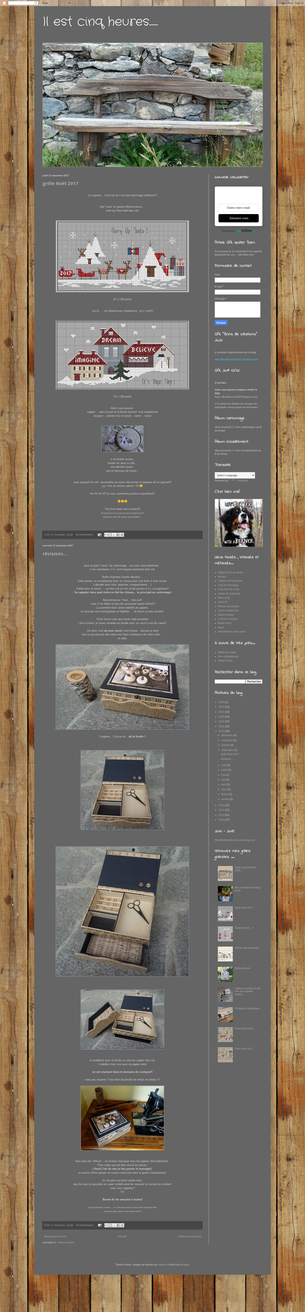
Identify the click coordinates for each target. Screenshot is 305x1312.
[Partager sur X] (114, 535)
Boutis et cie (225, 623)
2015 (221, 810)
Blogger (185, 1264)
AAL (113, 569)
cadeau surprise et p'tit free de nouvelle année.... (247, 991)
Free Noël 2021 (244, 1048)
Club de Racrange (228, 585)
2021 (221, 711)
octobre (226, 745)
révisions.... (55, 553)
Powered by (228, 230)
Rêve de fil (224, 597)
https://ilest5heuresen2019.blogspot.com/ (236, 396)
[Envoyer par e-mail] (106, 535)
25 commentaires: (85, 1225)
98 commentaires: (85, 534)
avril (224, 784)
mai (223, 779)
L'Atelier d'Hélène (228, 619)
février (225, 794)
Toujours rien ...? (244, 927)
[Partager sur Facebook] (118, 535)
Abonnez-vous (238, 218)
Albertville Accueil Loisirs (232, 631)
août (224, 765)
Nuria (221, 627)
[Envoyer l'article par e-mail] (99, 534)
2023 (221, 702)
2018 (221, 726)
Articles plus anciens (189, 1236)
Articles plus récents (55, 1236)
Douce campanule (228, 610)
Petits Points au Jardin (230, 572)
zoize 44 (222, 602)
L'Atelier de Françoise (230, 580)
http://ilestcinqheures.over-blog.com (235, 840)
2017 (221, 731)
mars (224, 789)
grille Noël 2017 (60, 183)
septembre (227, 750)
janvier (225, 799)
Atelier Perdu (225, 660)
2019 (221, 721)
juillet (224, 770)
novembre (227, 740)
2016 (221, 805)
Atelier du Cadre (227, 652)
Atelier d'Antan (226, 614)
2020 (221, 716)
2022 (221, 706)
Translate (242, 480)
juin (223, 775)
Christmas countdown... (248, 1008)
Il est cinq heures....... (100, 22)
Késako (222, 576)
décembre (227, 735)
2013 (221, 819)
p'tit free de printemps (247, 948)
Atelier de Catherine (229, 593)
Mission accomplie (228, 606)
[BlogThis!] (110, 535)
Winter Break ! (243, 968)
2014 (221, 815)
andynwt (162, 1264)
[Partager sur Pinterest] (122, 535)
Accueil (122, 1236)
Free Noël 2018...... (245, 1028)
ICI (122, 1191)
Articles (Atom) (66, 1242)
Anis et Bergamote (228, 656)
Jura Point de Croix (228, 589)
